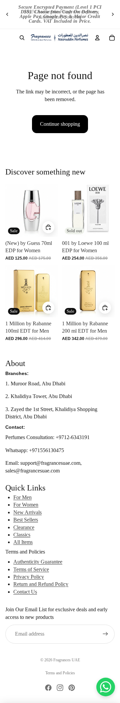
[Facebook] (48, 688)
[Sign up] (105, 634)
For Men (22, 497)
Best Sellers (25, 519)
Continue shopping (60, 124)
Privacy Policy (28, 577)
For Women (25, 504)
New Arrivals (27, 512)
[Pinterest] (72, 688)
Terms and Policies (60, 673)
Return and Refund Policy (40, 584)
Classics (21, 535)
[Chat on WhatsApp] (105, 687)
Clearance (23, 527)
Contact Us (25, 592)
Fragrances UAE (66, 660)
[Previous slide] (7, 14)
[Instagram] (60, 688)
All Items (23, 542)
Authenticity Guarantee (37, 562)
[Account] (97, 37)
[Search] (22, 37)
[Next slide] (112, 14)
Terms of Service (31, 569)
